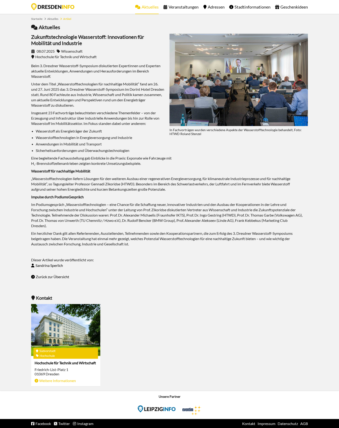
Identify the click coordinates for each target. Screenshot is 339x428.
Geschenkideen (294, 6)
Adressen (216, 6)
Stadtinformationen (253, 6)
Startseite (52, 6)
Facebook (43, 423)
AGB (304, 423)
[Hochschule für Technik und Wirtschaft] (65, 330)
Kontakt (248, 423)
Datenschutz (288, 423)
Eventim (156, 408)
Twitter (64, 423)
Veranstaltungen (184, 6)
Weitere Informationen (57, 380)
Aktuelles (150, 6)
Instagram (85, 423)
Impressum (266, 423)
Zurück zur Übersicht (52, 276)
